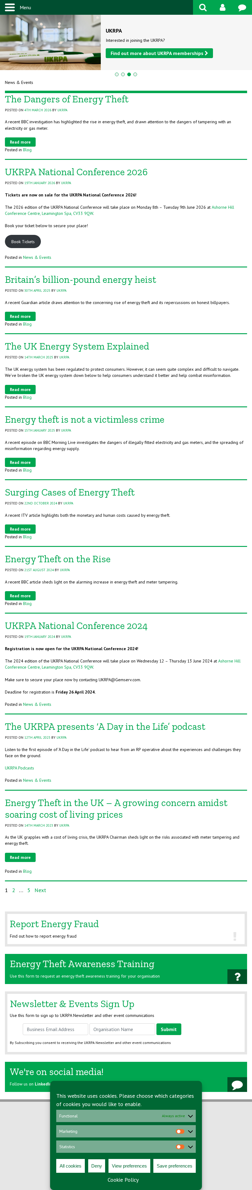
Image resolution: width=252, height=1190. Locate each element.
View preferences (129, 1165)
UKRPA (62, 110)
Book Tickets (23, 241)
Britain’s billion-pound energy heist (80, 279)
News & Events (37, 257)
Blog (27, 149)
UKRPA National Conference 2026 (76, 172)
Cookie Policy (123, 1179)
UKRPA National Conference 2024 (76, 625)
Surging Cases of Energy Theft (70, 492)
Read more (20, 142)
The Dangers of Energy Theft (66, 99)
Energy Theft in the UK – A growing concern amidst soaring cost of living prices (116, 808)
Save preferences (174, 1165)
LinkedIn (43, 1084)
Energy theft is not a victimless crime (84, 419)
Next (40, 890)
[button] (117, 74)
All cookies (70, 1165)
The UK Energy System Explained (77, 346)
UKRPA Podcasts (19, 768)
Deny (96, 1165)
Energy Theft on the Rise (58, 559)
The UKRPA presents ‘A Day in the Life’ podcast (105, 726)
